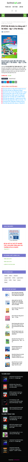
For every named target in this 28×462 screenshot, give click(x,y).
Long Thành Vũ (6, 31)
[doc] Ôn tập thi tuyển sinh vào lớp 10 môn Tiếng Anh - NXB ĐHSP (18, 333)
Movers (19, 280)
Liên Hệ (21, 6)
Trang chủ (3, 21)
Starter (6, 282)
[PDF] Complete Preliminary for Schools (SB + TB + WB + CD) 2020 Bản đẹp (15, 393)
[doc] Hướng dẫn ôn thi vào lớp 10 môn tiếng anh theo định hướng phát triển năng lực (18, 325)
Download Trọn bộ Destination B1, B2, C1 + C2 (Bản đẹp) (16, 377)
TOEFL (10, 280)
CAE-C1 (10, 275)
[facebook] (12, 11)
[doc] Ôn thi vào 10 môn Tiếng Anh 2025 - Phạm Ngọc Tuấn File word (17, 363)
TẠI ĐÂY (9, 75)
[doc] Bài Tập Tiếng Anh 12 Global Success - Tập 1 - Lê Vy (18, 340)
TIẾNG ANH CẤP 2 (8, 258)
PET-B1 (13, 277)
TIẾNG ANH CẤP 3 (8, 261)
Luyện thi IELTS (20, 277)
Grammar (16, 275)
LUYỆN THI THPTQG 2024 (9, 264)
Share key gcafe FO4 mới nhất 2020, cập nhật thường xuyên (16, 408)
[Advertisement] (14, 163)
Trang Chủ (8, 6)
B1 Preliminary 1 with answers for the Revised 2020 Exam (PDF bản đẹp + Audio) (16, 401)
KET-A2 (6, 280)
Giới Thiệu (15, 6)
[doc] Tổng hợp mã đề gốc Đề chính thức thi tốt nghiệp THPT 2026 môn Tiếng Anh (18, 294)
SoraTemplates (16, 459)
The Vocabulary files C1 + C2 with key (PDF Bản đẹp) (15, 433)
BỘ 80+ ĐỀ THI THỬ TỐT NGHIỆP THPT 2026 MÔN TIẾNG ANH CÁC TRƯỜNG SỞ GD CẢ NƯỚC (13, 245)
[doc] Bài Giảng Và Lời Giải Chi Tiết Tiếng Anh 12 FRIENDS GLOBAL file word (18, 356)
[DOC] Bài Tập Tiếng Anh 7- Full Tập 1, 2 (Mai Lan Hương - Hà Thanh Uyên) (16, 386)
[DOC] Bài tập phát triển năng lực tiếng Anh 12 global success (17, 348)
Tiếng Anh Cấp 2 (9, 21)
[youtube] (16, 11)
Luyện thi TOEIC (8, 277)
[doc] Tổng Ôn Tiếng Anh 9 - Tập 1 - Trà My (18, 316)
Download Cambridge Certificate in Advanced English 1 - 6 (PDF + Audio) (15, 449)
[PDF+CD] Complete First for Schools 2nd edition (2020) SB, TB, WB (15, 426)
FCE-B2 (6, 275)
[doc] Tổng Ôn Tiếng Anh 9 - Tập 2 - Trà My (18, 308)
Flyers (14, 280)
